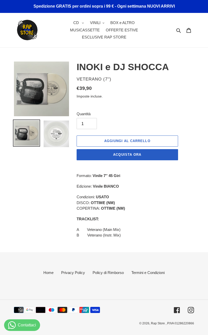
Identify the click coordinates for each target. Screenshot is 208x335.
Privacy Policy (73, 272)
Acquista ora (127, 154)
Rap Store (158, 323)
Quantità (84, 114)
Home (48, 272)
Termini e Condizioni (148, 272)
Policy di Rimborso (108, 272)
